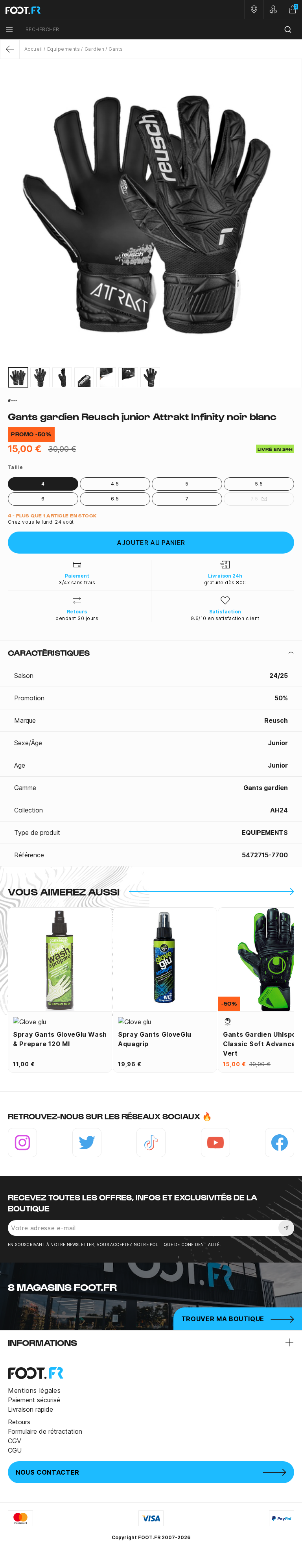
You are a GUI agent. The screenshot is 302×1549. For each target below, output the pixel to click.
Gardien (94, 49)
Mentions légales (34, 1390)
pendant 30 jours (76, 618)
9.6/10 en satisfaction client (225, 618)
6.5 (115, 499)
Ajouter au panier (151, 542)
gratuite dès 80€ (225, 582)
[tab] (151, 653)
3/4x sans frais (77, 582)
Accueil (33, 49)
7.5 (254, 499)
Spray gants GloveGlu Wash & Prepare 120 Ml (60, 1039)
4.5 (115, 484)
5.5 (259, 484)
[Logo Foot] (75, 10)
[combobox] (160, 29)
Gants (116, 49)
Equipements (63, 49)
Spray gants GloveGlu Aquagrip (155, 1039)
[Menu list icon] (9, 29)
